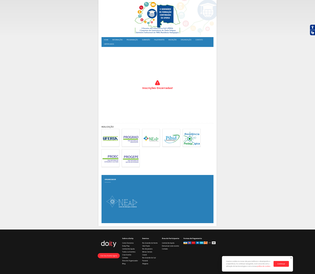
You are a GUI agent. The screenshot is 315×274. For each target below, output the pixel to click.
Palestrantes (159, 40)
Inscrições (172, 40)
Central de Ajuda (128, 249)
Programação (132, 40)
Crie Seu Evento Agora (108, 256)
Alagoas (145, 263)
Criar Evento (126, 255)
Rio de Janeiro (147, 249)
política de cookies (264, 266)
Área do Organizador (130, 261)
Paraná (145, 261)
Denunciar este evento (170, 246)
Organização (186, 40)
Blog (123, 263)
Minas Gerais (147, 252)
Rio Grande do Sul (149, 258)
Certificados (109, 44)
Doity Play (126, 246)
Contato (199, 40)
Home (106, 40)
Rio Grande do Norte (150, 243)
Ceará (144, 255)
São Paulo (146, 246)
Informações (117, 40)
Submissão (146, 40)
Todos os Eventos (128, 252)
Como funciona (128, 243)
